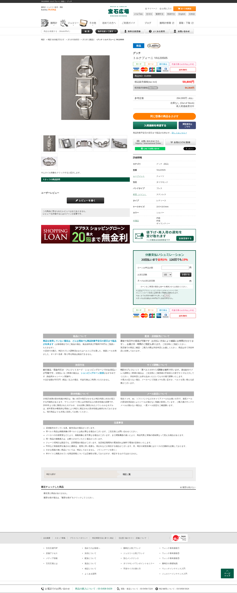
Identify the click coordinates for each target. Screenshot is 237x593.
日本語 (192, 14)
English (182, 14)
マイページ (152, 8)
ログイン (68, 214)
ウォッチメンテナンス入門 (173, 569)
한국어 (149, 14)
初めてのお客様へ (92, 548)
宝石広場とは (52, 563)
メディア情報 (52, 558)
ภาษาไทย (138, 14)
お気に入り (167, 8)
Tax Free (152, 87)
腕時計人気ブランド (132, 548)
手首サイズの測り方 (132, 569)
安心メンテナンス (131, 558)
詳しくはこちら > (179, 133)
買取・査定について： (130, 589)
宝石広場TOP (52, 548)
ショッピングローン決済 (92, 373)
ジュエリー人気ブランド (134, 553)
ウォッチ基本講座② (170, 553)
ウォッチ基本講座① (170, 548)
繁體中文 (159, 14)
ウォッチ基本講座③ (170, 558)
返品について (90, 563)
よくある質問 (90, 574)
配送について (90, 558)
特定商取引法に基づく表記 (103, 538)
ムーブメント (139, 176)
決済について (90, 553)
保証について (90, 569)
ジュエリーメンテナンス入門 (174, 574)
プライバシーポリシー (79, 538)
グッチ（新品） (163, 164)
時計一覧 (127, 474)
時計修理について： (168, 589)
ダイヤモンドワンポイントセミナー (138, 563)
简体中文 (171, 14)
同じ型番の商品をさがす (164, 116)
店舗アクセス (52, 553)
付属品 (136, 221)
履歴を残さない (189, 487)
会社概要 (46, 538)
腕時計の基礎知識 (170, 563)
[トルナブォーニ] (49, 143)
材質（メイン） (140, 194)
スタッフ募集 (60, 538)
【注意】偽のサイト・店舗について (132, 538)
